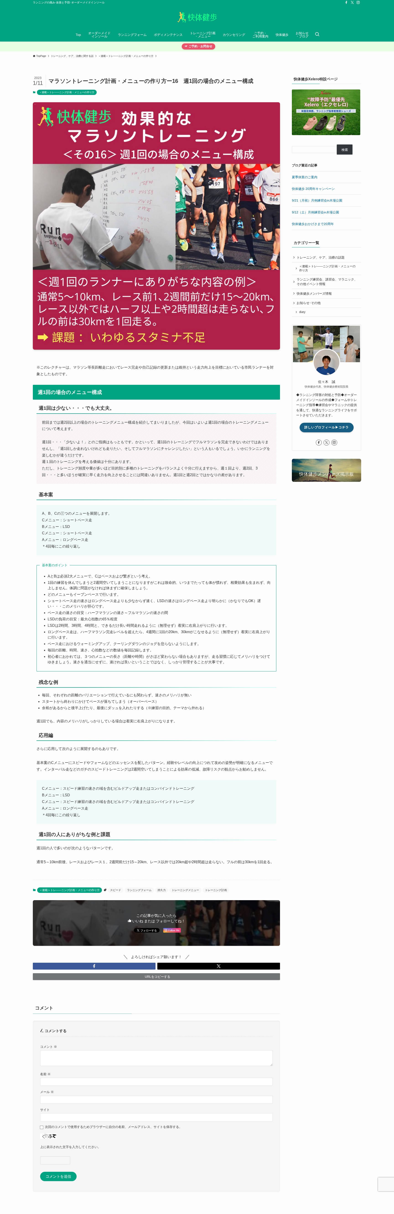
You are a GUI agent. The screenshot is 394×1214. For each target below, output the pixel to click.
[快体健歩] (197, 17)
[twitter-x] (352, 2)
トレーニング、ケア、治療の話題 (321, 257)
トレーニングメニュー (185, 890)
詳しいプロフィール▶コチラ (326, 427)
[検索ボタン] (317, 35)
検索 (345, 150)
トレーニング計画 (216, 890)
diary (302, 312)
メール (47, 1092)
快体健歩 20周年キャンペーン (313, 189)
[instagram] (358, 2)
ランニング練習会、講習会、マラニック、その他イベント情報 (327, 282)
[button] (94, 966)
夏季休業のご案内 (304, 177)
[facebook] (346, 2)
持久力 (162, 890)
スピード (115, 890)
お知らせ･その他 (309, 303)
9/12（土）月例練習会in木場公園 (315, 212)
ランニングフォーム (139, 890)
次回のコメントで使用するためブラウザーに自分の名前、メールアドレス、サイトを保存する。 (113, 1127)
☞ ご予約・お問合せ (198, 46)
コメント (48, 1047)
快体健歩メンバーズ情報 (314, 293)
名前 (45, 1074)
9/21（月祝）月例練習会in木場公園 (317, 200)
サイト (45, 1110)
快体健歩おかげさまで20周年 (313, 224)
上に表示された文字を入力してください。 (70, 1147)
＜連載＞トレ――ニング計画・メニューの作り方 (66, 92)
